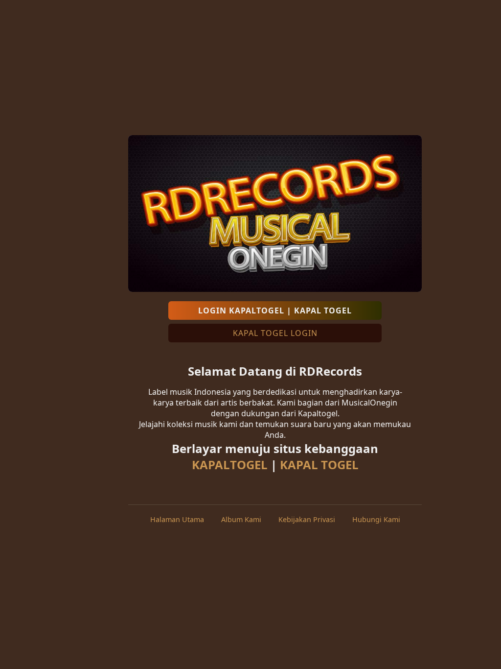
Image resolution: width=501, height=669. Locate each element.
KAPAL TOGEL (319, 464)
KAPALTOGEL (230, 464)
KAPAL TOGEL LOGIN (275, 333)
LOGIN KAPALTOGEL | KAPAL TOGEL (275, 310)
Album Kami (241, 519)
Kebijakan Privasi (306, 519)
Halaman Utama (177, 519)
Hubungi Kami (376, 519)
